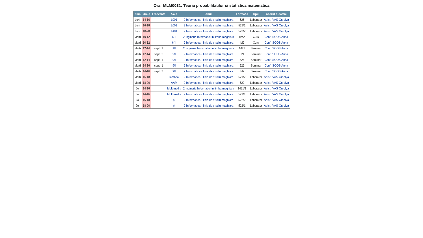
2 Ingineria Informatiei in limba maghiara (208, 37)
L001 (174, 19)
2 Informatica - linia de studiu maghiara (208, 19)
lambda (174, 77)
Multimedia (174, 88)
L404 (174, 31)
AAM (174, 82)
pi (174, 100)
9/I (174, 48)
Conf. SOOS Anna (276, 37)
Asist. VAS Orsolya (276, 19)
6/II (174, 37)
